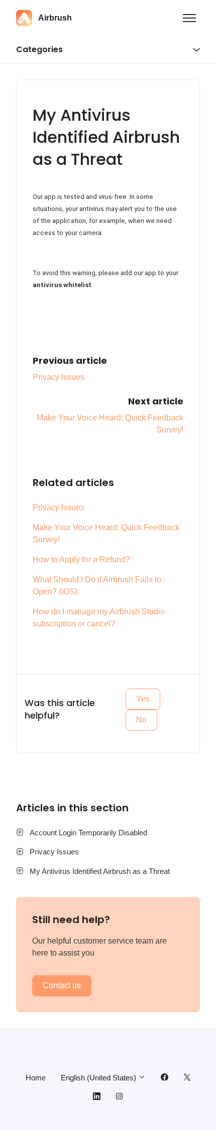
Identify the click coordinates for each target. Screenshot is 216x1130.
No (141, 720)
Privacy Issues (58, 377)
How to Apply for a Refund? (81, 559)
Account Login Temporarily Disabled (88, 832)
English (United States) (99, 1077)
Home (36, 1077)
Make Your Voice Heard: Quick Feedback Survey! (106, 533)
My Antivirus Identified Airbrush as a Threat (100, 871)
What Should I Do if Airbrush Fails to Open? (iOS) (97, 585)
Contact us (62, 985)
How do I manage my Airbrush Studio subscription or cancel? (99, 617)
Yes (143, 699)
